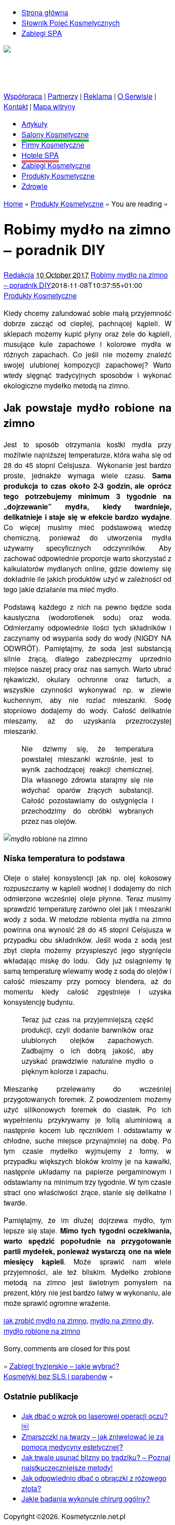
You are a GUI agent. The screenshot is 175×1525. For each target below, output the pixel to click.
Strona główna (45, 12)
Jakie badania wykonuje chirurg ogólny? (86, 1499)
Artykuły (35, 124)
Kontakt (16, 106)
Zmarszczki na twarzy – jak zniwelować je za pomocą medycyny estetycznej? (93, 1441)
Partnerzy (63, 96)
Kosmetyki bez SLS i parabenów (55, 1376)
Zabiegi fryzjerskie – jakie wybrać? (64, 1366)
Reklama (97, 96)
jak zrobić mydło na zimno (45, 1320)
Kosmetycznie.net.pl (36, 61)
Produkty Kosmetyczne (58, 176)
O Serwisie (135, 96)
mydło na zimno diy (121, 1320)
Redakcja (19, 275)
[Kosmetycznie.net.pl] (39, 50)
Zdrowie (35, 186)
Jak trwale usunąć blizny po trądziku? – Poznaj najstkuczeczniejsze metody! (96, 1462)
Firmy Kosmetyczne (53, 144)
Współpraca (23, 96)
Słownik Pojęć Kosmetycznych (71, 23)
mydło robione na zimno (42, 1331)
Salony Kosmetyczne (55, 134)
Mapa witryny (54, 106)
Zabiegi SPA (42, 33)
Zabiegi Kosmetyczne (56, 165)
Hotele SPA (40, 155)
